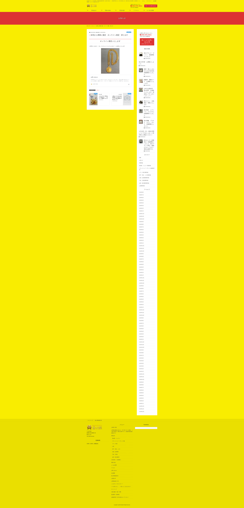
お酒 (113, 446)
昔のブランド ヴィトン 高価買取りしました (149, 54)
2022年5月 (141, 328)
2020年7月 (141, 387)
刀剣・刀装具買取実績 (143, 180)
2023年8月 (141, 288)
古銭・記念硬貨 (115, 451)
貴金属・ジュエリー (116, 438)
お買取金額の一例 (114, 481)
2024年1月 (141, 275)
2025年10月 (141, 218)
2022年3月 (141, 333)
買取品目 (113, 435)
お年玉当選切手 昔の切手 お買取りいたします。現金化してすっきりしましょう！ (149, 92)
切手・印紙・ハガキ (116, 449)
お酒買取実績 (142, 185)
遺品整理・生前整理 (115, 494)
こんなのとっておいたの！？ (117, 483)
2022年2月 (141, 336)
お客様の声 (113, 478)
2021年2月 (141, 368)
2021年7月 (141, 355)
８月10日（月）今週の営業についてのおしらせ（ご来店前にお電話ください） (146, 133)
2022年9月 (141, 317)
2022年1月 (141, 339)
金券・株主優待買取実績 (144, 183)
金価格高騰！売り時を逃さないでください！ (120, 497)
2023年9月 (141, 285)
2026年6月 (141, 197)
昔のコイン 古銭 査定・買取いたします (149, 102)
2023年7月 (141, 291)
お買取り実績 (114, 427)
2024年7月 (141, 259)
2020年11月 (141, 376)
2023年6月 (141, 293)
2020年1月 (141, 403)
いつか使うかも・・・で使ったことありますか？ (121, 486)
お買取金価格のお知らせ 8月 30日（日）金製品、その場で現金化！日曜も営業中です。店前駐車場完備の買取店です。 (122, 432)
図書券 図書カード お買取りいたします (149, 81)
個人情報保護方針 (98, 420)
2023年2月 (141, 304)
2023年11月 (141, 280)
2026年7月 (141, 194)
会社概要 (113, 473)
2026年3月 (141, 205)
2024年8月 (141, 256)
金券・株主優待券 (115, 457)
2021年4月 (141, 363)
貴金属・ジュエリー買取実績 (145, 165)
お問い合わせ (114, 470)
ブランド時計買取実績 (143, 172)
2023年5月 (141, 296)
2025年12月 (141, 213)
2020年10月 (141, 379)
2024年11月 (141, 248)
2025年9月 (141, 221)
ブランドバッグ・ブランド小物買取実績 (146, 169)
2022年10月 (141, 315)
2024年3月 (141, 269)
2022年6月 (141, 325)
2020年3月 (141, 398)
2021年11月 (141, 344)
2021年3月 (141, 366)
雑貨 (140, 157)
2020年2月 (141, 400)
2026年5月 (141, 200)
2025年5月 (141, 232)
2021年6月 (141, 358)
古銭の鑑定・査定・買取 (116, 491)
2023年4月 (141, 299)
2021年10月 (141, 347)
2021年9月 (141, 349)
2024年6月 (141, 261)
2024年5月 (141, 264)
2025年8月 (141, 224)
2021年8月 (141, 352)
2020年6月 (141, 390)
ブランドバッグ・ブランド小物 (118, 441)
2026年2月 (141, 208)
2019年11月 (141, 408)
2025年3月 (141, 237)
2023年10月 (141, 283)
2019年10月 (141, 411)
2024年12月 (141, 245)
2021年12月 (141, 341)
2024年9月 (141, 253)
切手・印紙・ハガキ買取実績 (145, 175)
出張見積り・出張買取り (116, 459)
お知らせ (129, 32)
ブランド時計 (115, 443)
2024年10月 (141, 251)
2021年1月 (141, 371)
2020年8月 (141, 384)
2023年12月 (141, 277)
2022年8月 (141, 320)
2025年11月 (141, 216)
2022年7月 (141, 323)
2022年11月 (141, 312)
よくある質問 (114, 465)
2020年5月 (141, 392)
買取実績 (141, 162)
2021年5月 (141, 360)
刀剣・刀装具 (115, 454)
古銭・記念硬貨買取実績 (144, 177)
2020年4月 (141, 395)
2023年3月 (141, 301)
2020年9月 (141, 382)
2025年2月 (141, 240)
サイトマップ (90, 420)
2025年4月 (141, 234)
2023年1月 (141, 307)
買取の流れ (113, 462)
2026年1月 (141, 210)
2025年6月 (141, 229)
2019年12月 (141, 406)
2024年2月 (141, 272)
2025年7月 (141, 226)
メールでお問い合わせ (151, 5)
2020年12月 (141, 374)
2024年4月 (141, 267)
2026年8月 (141, 192)
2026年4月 (141, 202)
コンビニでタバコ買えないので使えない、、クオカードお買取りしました (103, 97)
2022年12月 (141, 309)
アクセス (113, 467)
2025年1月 (141, 243)
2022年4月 (141, 331)
